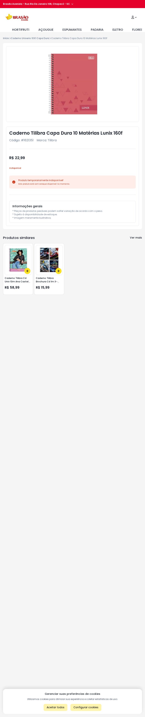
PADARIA (97, 29)
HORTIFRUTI (20, 29)
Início (6, 38)
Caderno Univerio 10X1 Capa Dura (30, 38)
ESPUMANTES (72, 29)
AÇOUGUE (45, 29)
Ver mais (136, 238)
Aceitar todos (55, 707)
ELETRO (118, 29)
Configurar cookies (85, 707)
